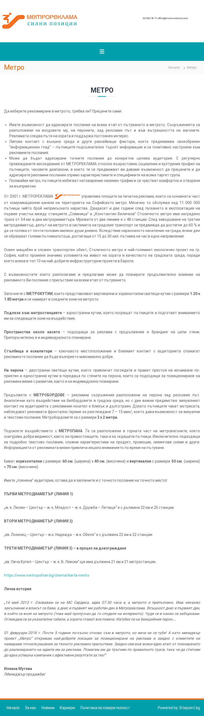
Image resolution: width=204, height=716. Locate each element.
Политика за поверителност (105, 708)
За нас (30, 708)
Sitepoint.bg (189, 708)
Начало (13, 708)
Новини (47, 708)
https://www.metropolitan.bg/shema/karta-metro (46, 575)
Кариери (67, 708)
